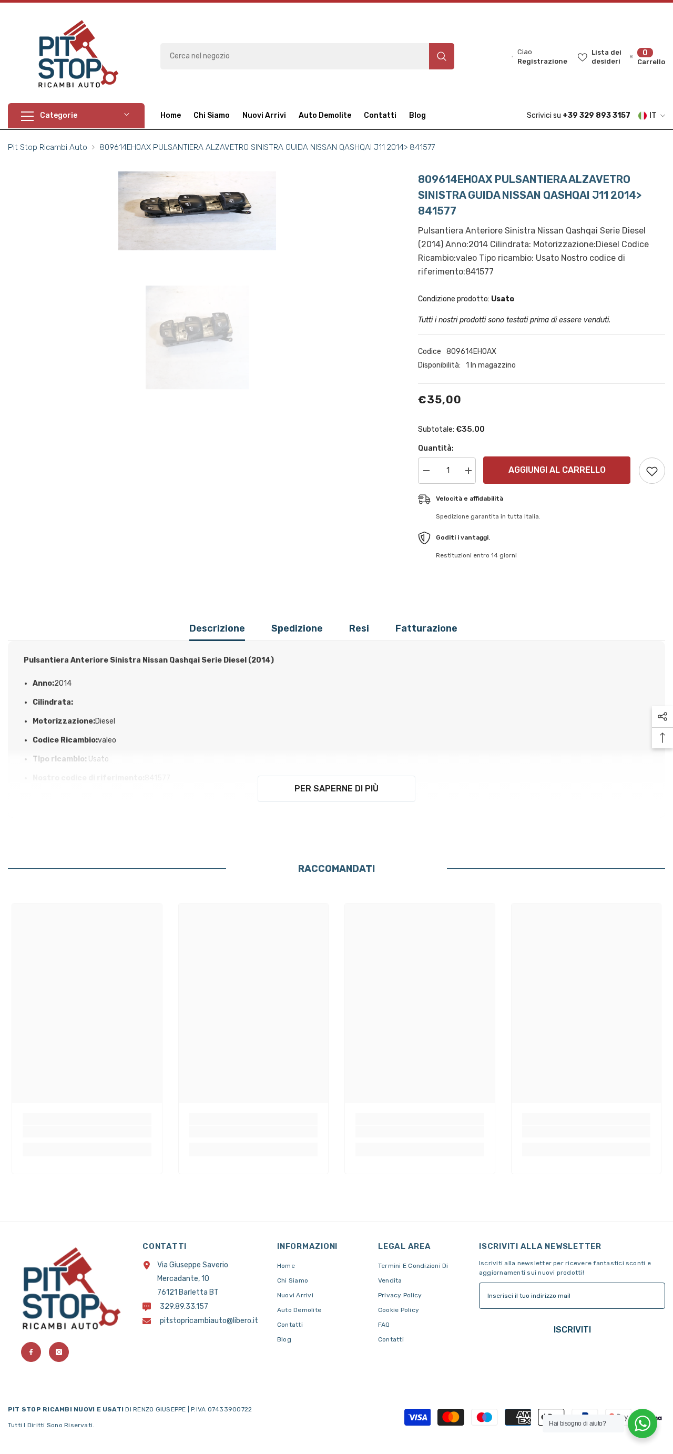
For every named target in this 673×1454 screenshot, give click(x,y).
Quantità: (436, 448)
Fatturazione (426, 628)
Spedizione (297, 628)
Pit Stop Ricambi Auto (47, 147)
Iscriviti (572, 1330)
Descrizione (217, 628)
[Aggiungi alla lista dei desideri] (652, 470)
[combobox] (294, 56)
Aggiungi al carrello (558, 470)
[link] (87, 1131)
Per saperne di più (336, 789)
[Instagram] (59, 1352)
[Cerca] (307, 56)
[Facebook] (31, 1352)
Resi (359, 628)
